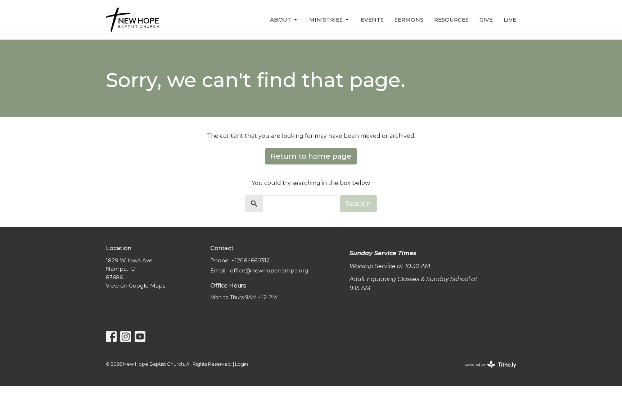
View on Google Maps (135, 285)
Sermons (409, 19)
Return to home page (311, 156)
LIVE (510, 19)
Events (372, 19)
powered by (486, 370)
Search (358, 203)
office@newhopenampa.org (269, 270)
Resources (451, 19)
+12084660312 (250, 260)
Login (241, 364)
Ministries (326, 19)
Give (486, 19)
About (280, 19)
